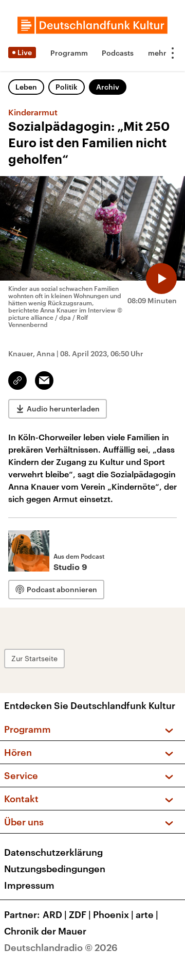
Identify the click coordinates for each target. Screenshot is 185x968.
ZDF (80, 914)
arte (147, 914)
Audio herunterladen (63, 408)
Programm (69, 52)
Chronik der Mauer (45, 931)
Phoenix (113, 914)
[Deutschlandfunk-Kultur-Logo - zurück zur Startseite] (92, 25)
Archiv (107, 86)
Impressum (29, 885)
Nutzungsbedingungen (54, 868)
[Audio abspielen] (161, 278)
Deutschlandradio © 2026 (61, 947)
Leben (26, 86)
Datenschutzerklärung (53, 852)
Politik (66, 86)
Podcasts (118, 52)
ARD (55, 914)
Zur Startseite (34, 658)
